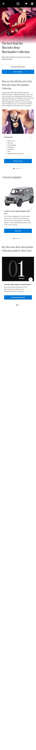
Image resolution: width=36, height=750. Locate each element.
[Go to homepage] (18, 4)
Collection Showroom (18, 67)
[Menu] (3, 3)
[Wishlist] (26, 3)
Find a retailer (17, 72)
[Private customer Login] (32, 3)
